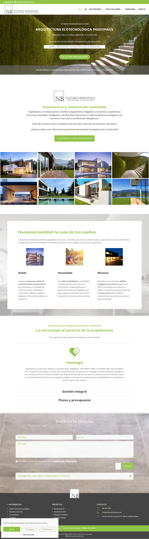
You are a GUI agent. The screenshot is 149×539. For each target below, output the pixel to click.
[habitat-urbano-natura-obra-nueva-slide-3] (130, 204)
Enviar (128, 466)
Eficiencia (103, 272)
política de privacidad (65, 461)
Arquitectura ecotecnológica (19, 509)
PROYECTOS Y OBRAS (113, 9)
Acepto (12, 529)
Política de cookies (28, 535)
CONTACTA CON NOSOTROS (74, 138)
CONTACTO (142, 9)
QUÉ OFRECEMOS (95, 9)
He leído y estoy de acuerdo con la (47, 461)
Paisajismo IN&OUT (61, 515)
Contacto (12, 518)
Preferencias (48, 529)
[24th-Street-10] (18, 177)
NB (86, 9)
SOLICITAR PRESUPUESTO (74, 56)
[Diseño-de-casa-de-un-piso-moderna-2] (18, 204)
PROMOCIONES (130, 9)
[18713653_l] (56, 177)
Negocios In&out (60, 518)
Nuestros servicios (16, 512)
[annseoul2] (130, 177)
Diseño (22, 272)
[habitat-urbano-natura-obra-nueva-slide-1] (56, 204)
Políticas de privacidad (71, 528)
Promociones (14, 515)
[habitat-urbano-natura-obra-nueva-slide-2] (93, 204)
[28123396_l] (93, 177)
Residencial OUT (60, 512)
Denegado (30, 529)
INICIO (80, 9)
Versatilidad (65, 272)
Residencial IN (59, 509)
